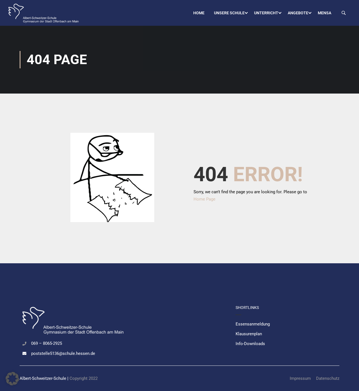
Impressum (300, 378)
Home (198, 13)
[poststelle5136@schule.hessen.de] (24, 353)
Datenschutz (327, 378)
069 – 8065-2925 (46, 343)
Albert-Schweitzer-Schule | (45, 378)
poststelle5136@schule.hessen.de (63, 353)
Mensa (324, 13)
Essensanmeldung (253, 324)
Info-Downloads (250, 343)
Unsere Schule (229, 13)
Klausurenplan (249, 333)
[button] (12, 378)
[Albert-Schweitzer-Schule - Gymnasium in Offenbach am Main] (43, 13)
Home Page (204, 199)
